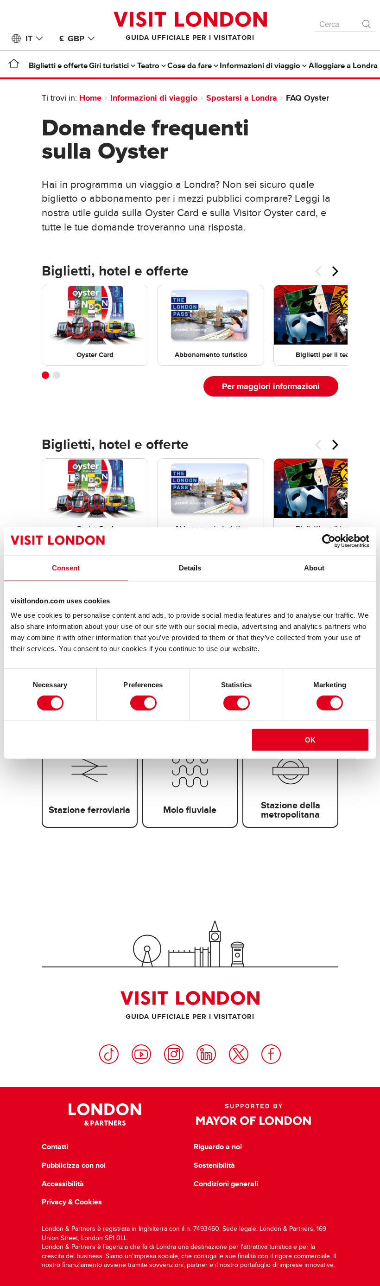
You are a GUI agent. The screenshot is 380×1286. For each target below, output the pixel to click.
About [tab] (314, 567)
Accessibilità (63, 1184)
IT (28, 38)
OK (310, 740)
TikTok (109, 1054)
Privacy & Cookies (72, 1202)
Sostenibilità (214, 1165)
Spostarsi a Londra (241, 98)
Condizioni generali (226, 1184)
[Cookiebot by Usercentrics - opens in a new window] (328, 541)
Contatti (55, 1147)
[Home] (14, 65)
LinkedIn (206, 1054)
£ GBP (71, 38)
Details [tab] (190, 567)
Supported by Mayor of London (253, 1114)
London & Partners (105, 1114)
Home (90, 98)
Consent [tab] (66, 567)
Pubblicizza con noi (74, 1165)
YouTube (141, 1054)
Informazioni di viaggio (153, 98)
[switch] (143, 702)
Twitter (238, 1054)
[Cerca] (367, 22)
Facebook (271, 1054)
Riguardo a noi (218, 1147)
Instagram (174, 1054)
